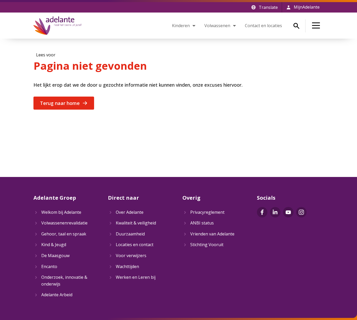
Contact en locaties (263, 25)
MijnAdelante (307, 7)
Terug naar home (60, 103)
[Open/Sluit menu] (317, 25)
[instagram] (301, 212)
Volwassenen (217, 25)
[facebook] (262, 212)
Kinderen (181, 25)
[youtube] (288, 212)
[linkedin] (275, 212)
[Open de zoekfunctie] (296, 25)
